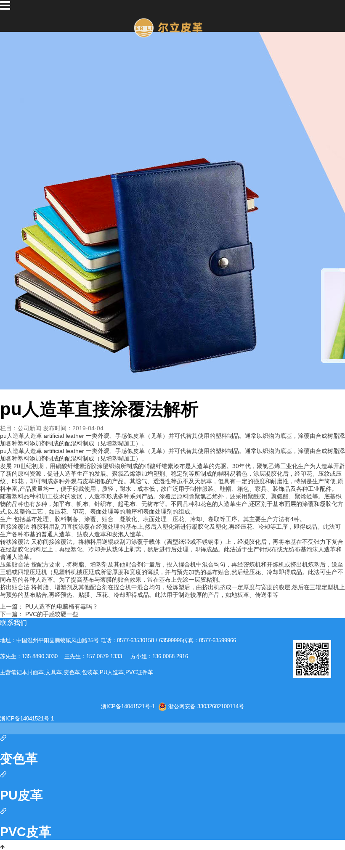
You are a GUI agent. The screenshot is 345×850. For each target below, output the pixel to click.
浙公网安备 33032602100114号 (206, 706)
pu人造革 (12, 451)
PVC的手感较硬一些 (51, 614)
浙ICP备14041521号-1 (128, 707)
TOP (5, 731)
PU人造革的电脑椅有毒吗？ (61, 606)
